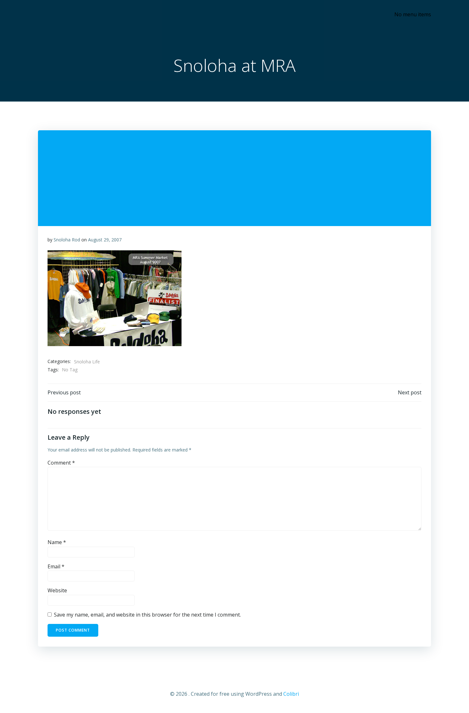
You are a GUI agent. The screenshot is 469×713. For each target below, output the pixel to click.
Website (57, 590)
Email (56, 566)
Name (57, 542)
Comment (61, 462)
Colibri (291, 693)
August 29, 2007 (105, 240)
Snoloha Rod (67, 240)
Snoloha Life (87, 362)
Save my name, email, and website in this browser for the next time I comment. (147, 614)
